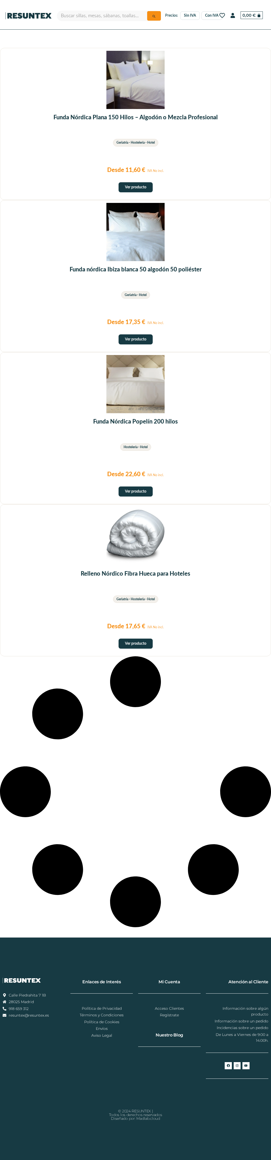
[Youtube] (245, 1065)
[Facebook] (228, 1065)
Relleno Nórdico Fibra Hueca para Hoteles (135, 574)
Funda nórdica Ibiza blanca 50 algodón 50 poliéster (136, 269)
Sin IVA (190, 15)
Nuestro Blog (169, 1035)
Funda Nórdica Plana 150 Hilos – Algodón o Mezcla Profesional (135, 117)
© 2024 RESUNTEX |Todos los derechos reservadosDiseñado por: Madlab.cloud (135, 1115)
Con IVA (212, 15)
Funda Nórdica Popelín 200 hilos (135, 422)
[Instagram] (237, 1065)
